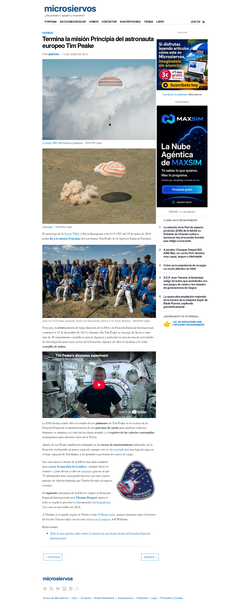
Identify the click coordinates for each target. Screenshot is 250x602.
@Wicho (53, 54)
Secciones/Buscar (73, 21)
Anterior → (150, 556)
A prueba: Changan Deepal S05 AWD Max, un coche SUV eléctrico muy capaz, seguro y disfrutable (184, 253)
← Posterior (53, 556)
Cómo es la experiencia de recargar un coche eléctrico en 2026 (184, 267)
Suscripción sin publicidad (175, 94)
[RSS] (51, 588)
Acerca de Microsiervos (55, 598)
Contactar (109, 21)
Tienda (148, 21)
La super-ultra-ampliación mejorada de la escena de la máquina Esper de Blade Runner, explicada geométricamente (185, 302)
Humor (93, 21)
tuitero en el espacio (98, 519)
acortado (119, 449)
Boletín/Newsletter (104, 598)
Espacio (47, 32)
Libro (160, 21)
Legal (154, 598)
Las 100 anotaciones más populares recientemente (189, 323)
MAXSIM (173, 211)
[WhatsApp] (77, 588)
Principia (47, 328)
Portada (51, 21)
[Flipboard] (64, 588)
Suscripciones (130, 21)
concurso (86, 471)
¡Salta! (196, 21)
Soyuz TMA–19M (75, 234)
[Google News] (45, 588)
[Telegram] (71, 588)
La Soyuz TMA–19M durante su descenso (62, 142)
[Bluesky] (58, 588)
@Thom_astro (106, 514)
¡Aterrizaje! (47, 226)
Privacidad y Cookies (171, 598)
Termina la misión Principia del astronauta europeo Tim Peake (98, 42)
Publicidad (142, 598)
